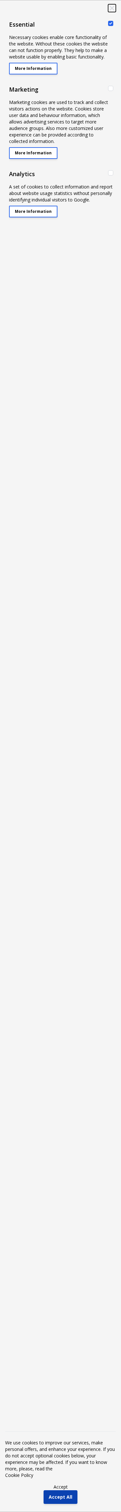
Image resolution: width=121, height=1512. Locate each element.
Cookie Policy (19, 1475)
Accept (61, 1487)
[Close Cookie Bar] (112, 8)
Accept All (60, 1497)
